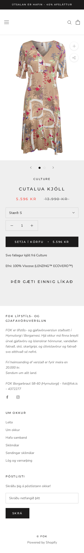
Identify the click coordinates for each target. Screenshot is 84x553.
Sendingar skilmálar (20, 453)
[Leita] (69, 22)
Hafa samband (16, 437)
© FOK (42, 536)
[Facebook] (7, 396)
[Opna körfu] (78, 22)
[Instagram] (18, 396)
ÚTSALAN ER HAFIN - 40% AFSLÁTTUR (42, 4)
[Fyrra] (31, 168)
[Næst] (53, 168)
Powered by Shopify (42, 542)
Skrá (17, 513)
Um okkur (13, 430)
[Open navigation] (6, 22)
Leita (9, 422)
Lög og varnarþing (19, 460)
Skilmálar (12, 445)
